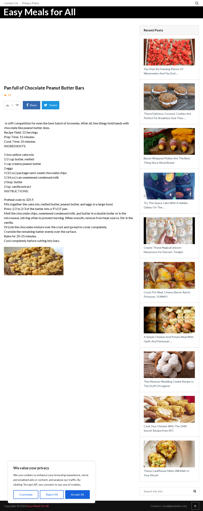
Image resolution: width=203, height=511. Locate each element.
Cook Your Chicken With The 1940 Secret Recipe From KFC (165, 428)
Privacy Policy (30, 3)
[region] (51, 482)
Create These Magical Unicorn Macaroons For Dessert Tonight (163, 250)
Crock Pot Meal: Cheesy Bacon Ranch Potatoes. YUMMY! (167, 294)
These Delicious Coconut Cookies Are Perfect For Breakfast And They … (167, 116)
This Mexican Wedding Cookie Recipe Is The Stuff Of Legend (168, 384)
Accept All (77, 494)
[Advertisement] (70, 54)
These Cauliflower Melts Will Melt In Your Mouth (166, 473)
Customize (26, 494)
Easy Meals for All (40, 11)
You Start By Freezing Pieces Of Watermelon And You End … (163, 71)
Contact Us (11, 3)
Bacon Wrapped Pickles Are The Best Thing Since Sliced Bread (167, 160)
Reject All (52, 494)
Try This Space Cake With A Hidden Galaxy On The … (166, 205)
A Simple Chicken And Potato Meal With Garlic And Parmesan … (168, 339)
